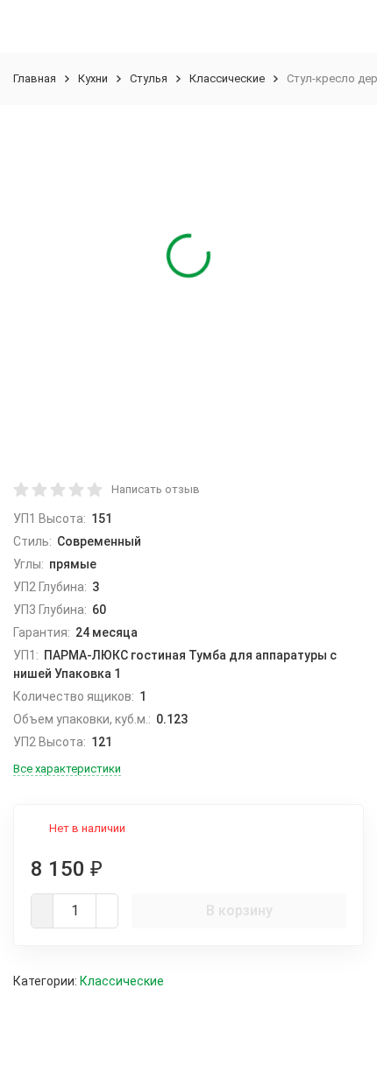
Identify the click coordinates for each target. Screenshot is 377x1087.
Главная (34, 78)
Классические (227, 78)
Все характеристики (67, 768)
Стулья (148, 78)
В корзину (239, 910)
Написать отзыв (155, 489)
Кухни (93, 78)
